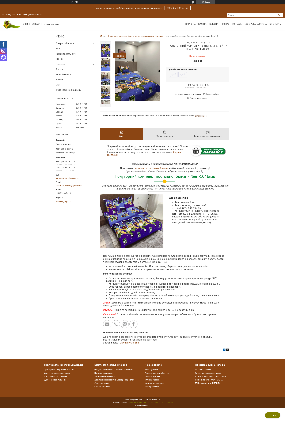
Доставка (60, 64)
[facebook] (224, 350)
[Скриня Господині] (11, 24)
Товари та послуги (195, 24)
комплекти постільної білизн (151, 168)
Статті (59, 84)
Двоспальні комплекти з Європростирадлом (114, 379)
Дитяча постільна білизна (55, 376)
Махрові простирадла (154, 383)
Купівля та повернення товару (208, 373)
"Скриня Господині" (129, 342)
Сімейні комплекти (102, 386)
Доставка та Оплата (256, 24)
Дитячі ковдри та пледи (55, 379)
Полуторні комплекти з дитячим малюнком (113, 369)
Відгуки (59, 69)
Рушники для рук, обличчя (157, 373)
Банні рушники (151, 369)
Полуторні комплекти (104, 373)
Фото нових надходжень (68, 89)
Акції (58, 48)
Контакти (237, 24)
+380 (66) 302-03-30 (177, 7)
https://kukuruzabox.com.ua (68, 178)
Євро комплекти (101, 383)
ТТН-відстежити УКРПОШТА (207, 383)
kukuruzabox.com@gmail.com (69, 185)
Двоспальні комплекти (104, 376)
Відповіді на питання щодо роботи (210, 376)
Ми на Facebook (63, 74)
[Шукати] (279, 15)
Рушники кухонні (152, 376)
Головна (213, 24)
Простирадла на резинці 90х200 (59, 369)
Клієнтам (274, 24)
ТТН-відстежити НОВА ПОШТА (209, 379)
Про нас (225, 24)
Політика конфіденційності (162, 402)
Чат (275, 415)
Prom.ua (156, 399)
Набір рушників (152, 386)
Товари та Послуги (65, 43)
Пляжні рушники (152, 379)
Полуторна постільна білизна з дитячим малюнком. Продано (135, 36)
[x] (227, 350)
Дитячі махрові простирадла (57, 373)
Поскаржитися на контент (138, 402)
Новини (59, 79)
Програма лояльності (66, 53)
